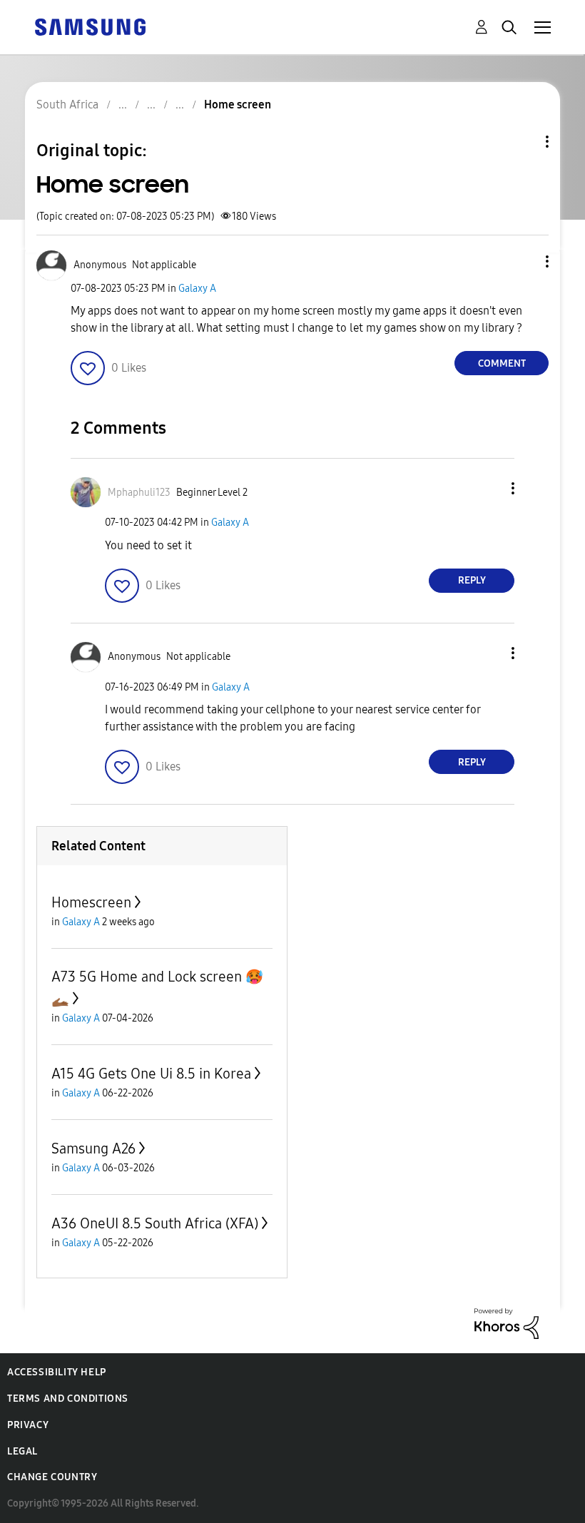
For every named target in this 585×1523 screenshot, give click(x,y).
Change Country (52, 1477)
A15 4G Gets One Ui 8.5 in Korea (151, 1073)
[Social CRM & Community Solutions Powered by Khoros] (506, 1323)
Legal (22, 1451)
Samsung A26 (93, 1148)
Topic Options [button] (523, 142)
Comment (502, 363)
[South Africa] (90, 26)
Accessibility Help (56, 1372)
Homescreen (91, 902)
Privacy (28, 1425)
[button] (523, 261)
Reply (472, 580)
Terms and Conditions (67, 1398)
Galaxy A (197, 288)
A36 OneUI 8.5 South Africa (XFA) (154, 1223)
